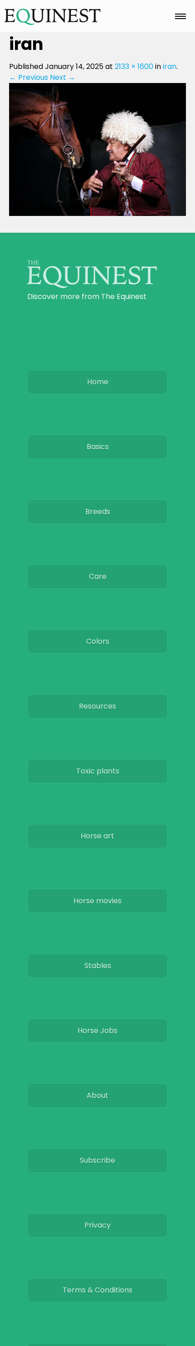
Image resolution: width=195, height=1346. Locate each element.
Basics (98, 446)
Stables (97, 965)
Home (97, 382)
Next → (62, 77)
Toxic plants (97, 771)
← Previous (28, 77)
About (97, 1095)
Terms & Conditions (97, 1290)
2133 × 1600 (134, 66)
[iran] (97, 213)
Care (98, 576)
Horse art (97, 836)
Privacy (97, 1225)
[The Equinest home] (92, 285)
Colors (97, 641)
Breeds (97, 511)
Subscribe (97, 1160)
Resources (97, 706)
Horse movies (97, 901)
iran (169, 66)
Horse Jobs (97, 1030)
